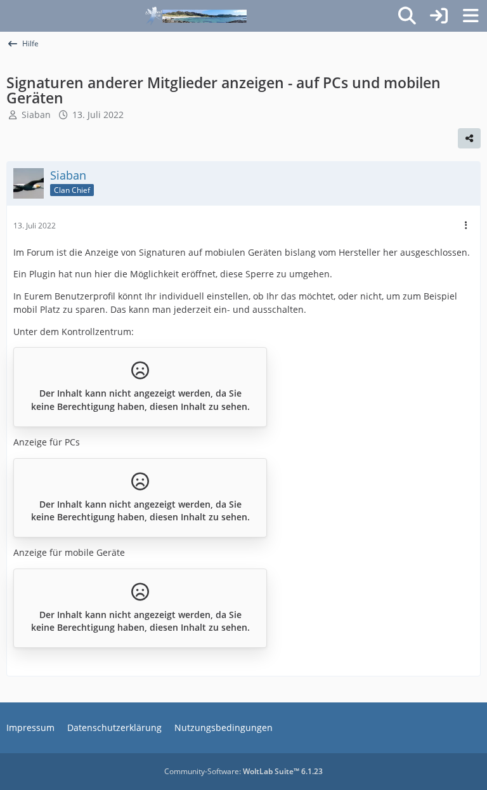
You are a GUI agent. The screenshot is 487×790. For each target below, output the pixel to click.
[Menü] (470, 16)
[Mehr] (466, 225)
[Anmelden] (438, 16)
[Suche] (407, 16)
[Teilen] (469, 138)
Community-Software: (243, 771)
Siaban (36, 115)
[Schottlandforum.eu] (196, 16)
